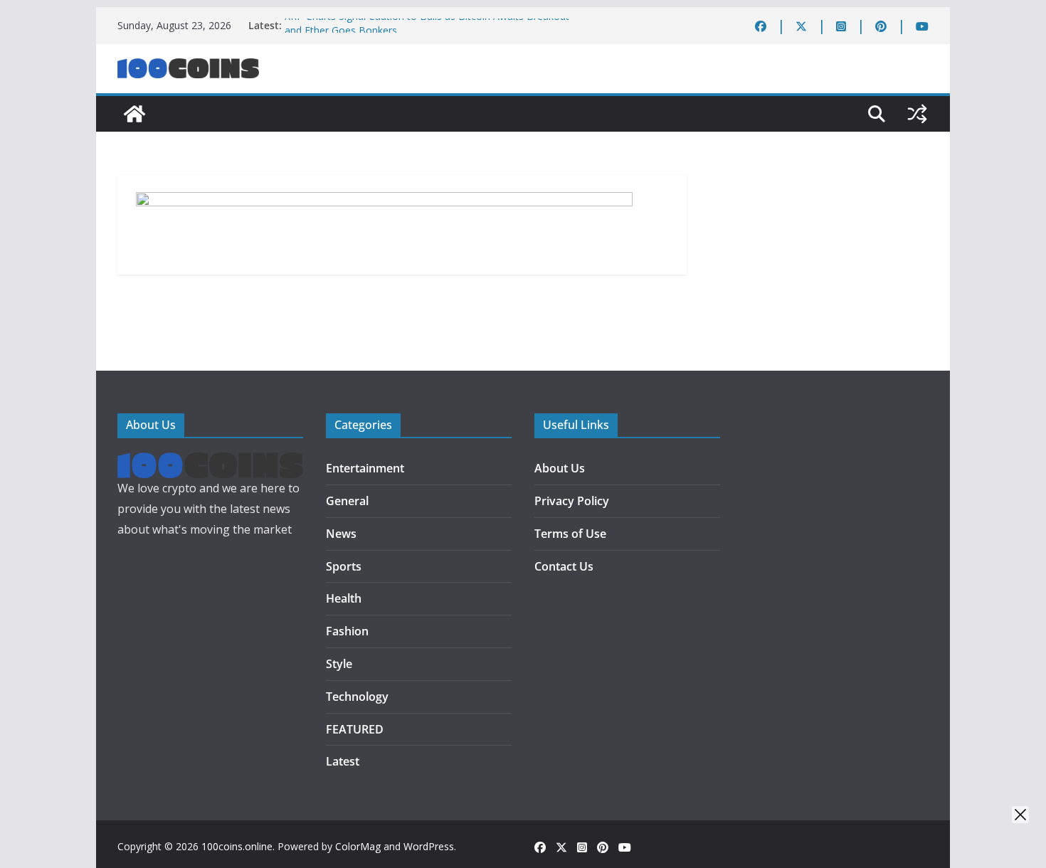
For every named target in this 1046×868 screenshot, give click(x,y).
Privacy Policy (571, 501)
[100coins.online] (134, 113)
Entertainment (365, 468)
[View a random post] (917, 113)
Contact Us (563, 566)
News (341, 533)
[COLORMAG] (210, 462)
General (347, 501)
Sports (343, 566)
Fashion (347, 631)
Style (339, 664)
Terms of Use (570, 533)
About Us (559, 468)
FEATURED (355, 729)
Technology (357, 696)
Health (343, 598)
